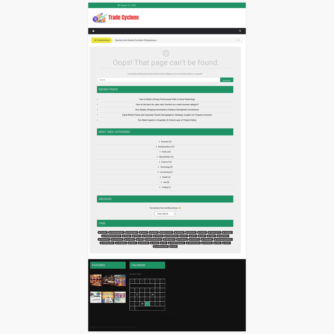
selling (155, 243)
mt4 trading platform (224, 239)
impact (212, 236)
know (140, 239)
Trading (165, 187)
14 (152, 295)
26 (142, 304)
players (133, 243)
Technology (165, 167)
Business (165, 142)
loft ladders (170, 239)
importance (224, 236)
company (228, 232)
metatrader (208, 239)
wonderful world (161, 246)
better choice (167, 232)
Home (173, 320)
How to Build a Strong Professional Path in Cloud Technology (167, 99)
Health (165, 177)
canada (202, 232)
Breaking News (164, 147)
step (164, 243)
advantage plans (117, 232)
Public (164, 152)
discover (148, 236)
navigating (122, 243)
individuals (105, 239)
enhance (159, 236)
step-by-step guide (177, 243)
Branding (180, 232)
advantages (132, 232)
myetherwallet (108, 243)
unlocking (207, 243)
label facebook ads (154, 239)
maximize (195, 239)
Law (165, 182)
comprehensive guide (112, 236)
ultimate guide (194, 243)
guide (203, 236)
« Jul (131, 312)
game (194, 236)
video (218, 243)
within (227, 243)
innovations (118, 239)
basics (144, 232)
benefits (154, 232)
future (184, 236)
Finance (164, 162)
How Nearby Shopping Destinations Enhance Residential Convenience (167, 109)
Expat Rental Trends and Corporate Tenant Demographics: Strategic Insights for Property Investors (167, 115)
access (103, 232)
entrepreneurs (172, 236)
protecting (144, 243)
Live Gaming (165, 172)
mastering (182, 239)
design (127, 236)
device (137, 236)
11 (137, 295)
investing (130, 239)
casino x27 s (215, 232)
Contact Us (163, 320)
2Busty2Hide (164, 157)
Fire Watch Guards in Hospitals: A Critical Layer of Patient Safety (167, 120)
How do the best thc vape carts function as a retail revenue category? (167, 104)
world (174, 246)
